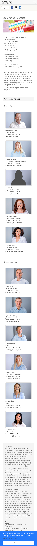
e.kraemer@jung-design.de (14, 436)
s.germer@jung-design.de (13, 223)
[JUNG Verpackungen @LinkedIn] (20, 7)
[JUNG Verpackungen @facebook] (12, 7)
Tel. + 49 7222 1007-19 (12, 376)
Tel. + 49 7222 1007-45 (12, 249)
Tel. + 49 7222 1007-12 (12, 405)
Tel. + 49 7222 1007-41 (12, 434)
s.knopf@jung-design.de (13, 350)
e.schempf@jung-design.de (14, 251)
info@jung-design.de (10, 50)
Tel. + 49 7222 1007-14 (12, 134)
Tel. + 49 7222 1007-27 (12, 290)
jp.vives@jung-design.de (13, 136)
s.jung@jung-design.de (12, 321)
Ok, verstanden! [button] (18, 542)
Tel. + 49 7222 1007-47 (12, 319)
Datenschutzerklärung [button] (10, 538)
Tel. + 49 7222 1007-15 (12, 192)
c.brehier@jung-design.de (13, 165)
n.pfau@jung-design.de (12, 378)
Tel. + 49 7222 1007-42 (12, 163)
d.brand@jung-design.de (13, 194)
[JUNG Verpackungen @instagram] (16, 7)
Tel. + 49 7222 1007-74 (12, 220)
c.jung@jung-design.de (12, 292)
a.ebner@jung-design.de (13, 407)
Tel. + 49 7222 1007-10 (12, 348)
